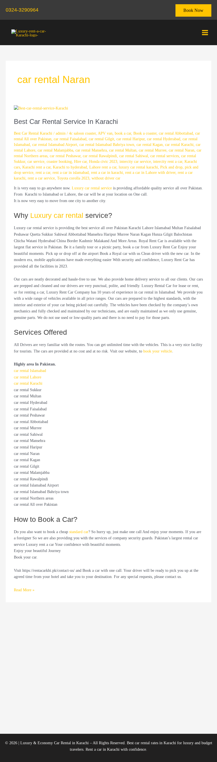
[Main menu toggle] (205, 32)
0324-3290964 (22, 10)
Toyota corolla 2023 (73, 178)
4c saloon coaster (82, 133)
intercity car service (135, 161)
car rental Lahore (27, 377)
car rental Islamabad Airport (54, 145)
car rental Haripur (130, 139)
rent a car (43, 172)
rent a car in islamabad (71, 172)
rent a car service (41, 178)
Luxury (42, 215)
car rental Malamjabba (55, 150)
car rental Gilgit (101, 139)
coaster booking (59, 161)
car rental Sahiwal (133, 156)
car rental (68, 215)
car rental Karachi (179, 145)
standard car (78, 532)
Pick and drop (171, 167)
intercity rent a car (167, 161)
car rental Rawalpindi (100, 156)
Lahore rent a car (102, 167)
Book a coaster (145, 133)
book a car (123, 133)
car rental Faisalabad (70, 139)
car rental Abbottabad (176, 133)
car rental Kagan (149, 145)
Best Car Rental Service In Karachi (66, 121)
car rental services (164, 156)
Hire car (80, 161)
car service (35, 161)
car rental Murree (152, 150)
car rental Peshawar (65, 156)
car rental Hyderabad (163, 139)
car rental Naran (181, 150)
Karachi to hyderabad (70, 167)
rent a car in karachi (107, 172)
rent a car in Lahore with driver (150, 172)
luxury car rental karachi (138, 167)
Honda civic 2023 (103, 161)
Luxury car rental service (92, 188)
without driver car (106, 178)
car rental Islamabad (30, 371)
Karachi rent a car (36, 167)
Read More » (24, 589)
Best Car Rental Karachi (33, 133)
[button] (193, 10)
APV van (105, 133)
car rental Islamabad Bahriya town (106, 145)
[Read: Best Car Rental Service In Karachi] (41, 108)
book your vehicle (157, 351)
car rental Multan (122, 150)
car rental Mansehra (91, 150)
